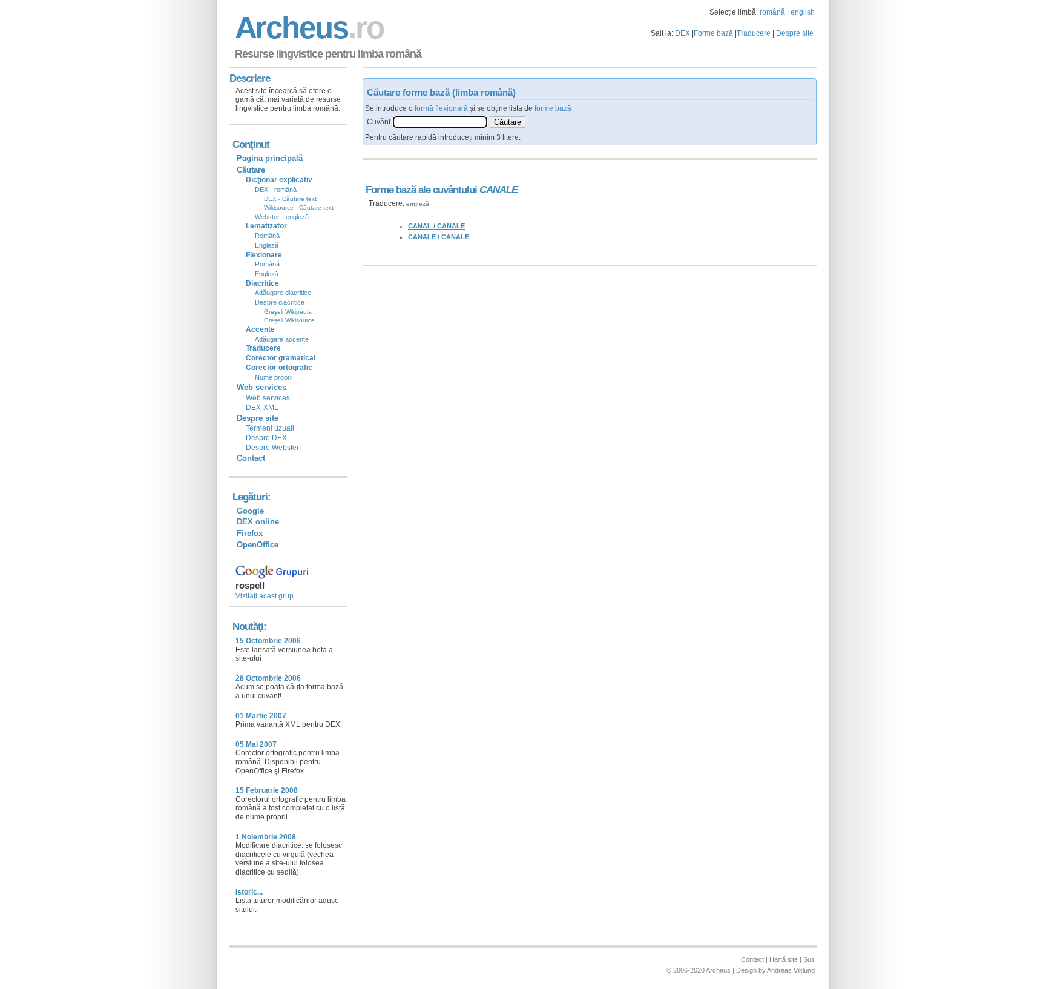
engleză (417, 203)
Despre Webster (272, 447)
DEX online (258, 521)
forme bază (553, 108)
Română (267, 235)
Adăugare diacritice (283, 292)
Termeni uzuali (270, 428)
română (772, 12)
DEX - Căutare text (290, 199)
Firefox (250, 533)
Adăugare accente (282, 339)
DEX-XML (262, 407)
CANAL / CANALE (436, 226)
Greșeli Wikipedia (288, 311)
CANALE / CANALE (438, 236)
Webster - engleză (282, 216)
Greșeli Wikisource (289, 320)
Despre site (795, 33)
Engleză (266, 245)
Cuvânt (378, 121)
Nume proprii (273, 377)
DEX (682, 33)
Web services (268, 398)
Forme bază (713, 33)
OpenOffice (257, 544)
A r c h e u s (307, 27)
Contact (251, 458)
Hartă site (783, 959)
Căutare (251, 169)
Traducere (754, 33)
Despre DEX (266, 438)
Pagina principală (270, 158)
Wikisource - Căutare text (299, 207)
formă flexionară (441, 108)
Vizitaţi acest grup (264, 596)
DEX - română (276, 189)
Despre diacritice (279, 302)
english (803, 12)
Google (250, 510)
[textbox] (440, 122)
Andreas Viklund (791, 970)
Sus (809, 959)
